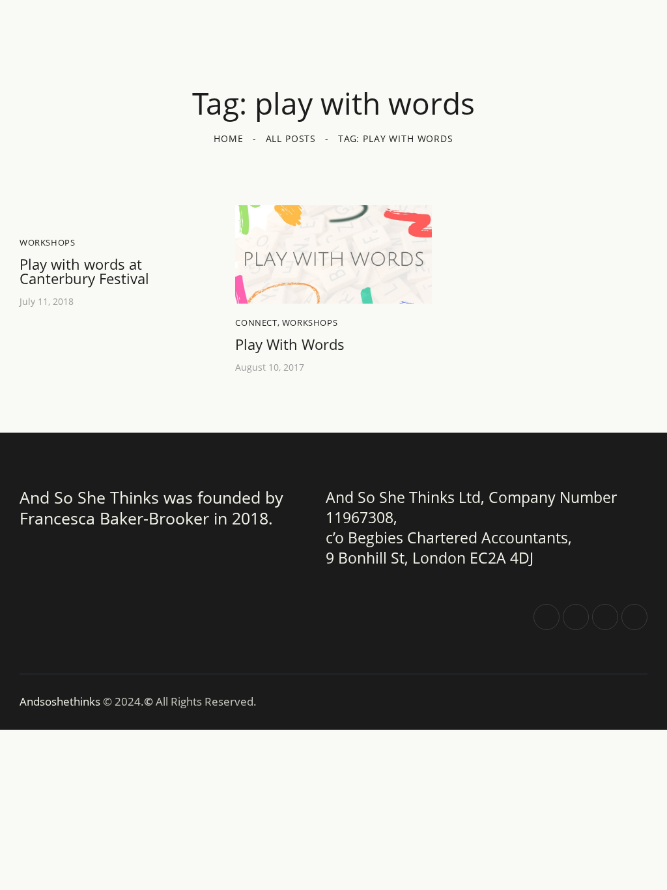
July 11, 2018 (47, 301)
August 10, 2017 (269, 367)
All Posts (291, 138)
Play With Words (290, 344)
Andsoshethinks (61, 701)
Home (228, 138)
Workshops (47, 242)
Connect (256, 322)
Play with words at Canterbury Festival (84, 271)
